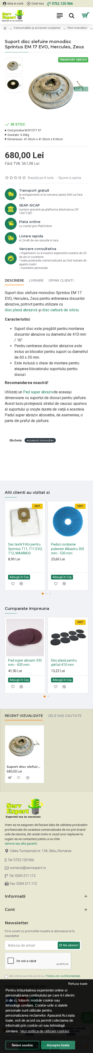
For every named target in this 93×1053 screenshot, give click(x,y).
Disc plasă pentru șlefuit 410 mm (64, 662)
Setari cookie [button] (22, 1045)
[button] (32, 89)
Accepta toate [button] (58, 1045)
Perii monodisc (77, 28)
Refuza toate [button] (78, 984)
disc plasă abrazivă (21, 310)
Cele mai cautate (65, 716)
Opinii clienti (61, 281)
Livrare (36, 281)
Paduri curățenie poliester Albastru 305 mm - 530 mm (67, 548)
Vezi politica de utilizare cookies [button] (44, 1031)
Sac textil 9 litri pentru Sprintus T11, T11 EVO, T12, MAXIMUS (25, 548)
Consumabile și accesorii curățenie (37, 28)
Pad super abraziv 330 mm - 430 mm (25, 662)
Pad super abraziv (38, 392)
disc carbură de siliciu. (60, 310)
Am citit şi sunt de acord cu (45, 976)
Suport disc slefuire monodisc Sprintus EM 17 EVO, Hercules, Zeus (24, 767)
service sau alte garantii (21, 843)
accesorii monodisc (40, 440)
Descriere (14, 281)
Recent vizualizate (24, 716)
